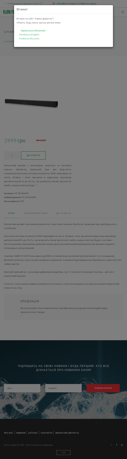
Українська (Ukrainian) (33, 30)
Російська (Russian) (29, 38)
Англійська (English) (29, 34)
